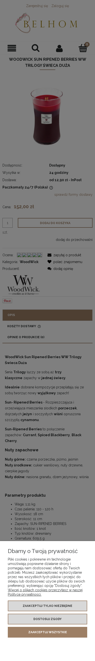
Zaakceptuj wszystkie (47, 632)
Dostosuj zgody (47, 619)
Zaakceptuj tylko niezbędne (47, 606)
